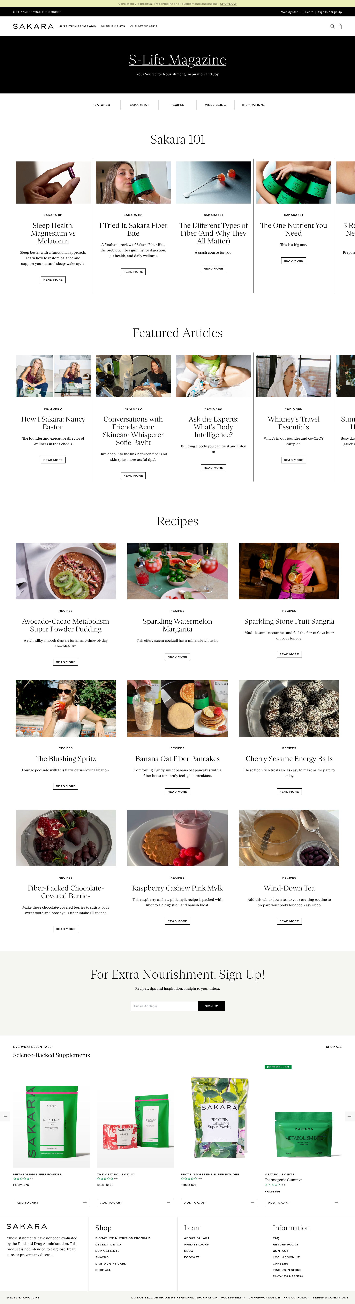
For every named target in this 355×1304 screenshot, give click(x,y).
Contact (280, 1250)
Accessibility (233, 1297)
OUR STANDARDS (144, 26)
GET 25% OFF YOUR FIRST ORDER (37, 12)
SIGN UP (230, 3)
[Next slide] (349, 226)
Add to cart (28, 1202)
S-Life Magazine (177, 60)
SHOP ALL (334, 1046)
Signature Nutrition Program (122, 1238)
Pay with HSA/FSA (288, 1276)
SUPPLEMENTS (113, 26)
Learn (309, 12)
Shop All (103, 1270)
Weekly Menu (290, 12)
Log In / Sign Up (286, 1257)
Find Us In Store (287, 1270)
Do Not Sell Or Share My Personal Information (174, 1297)
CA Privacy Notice (264, 1297)
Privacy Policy (296, 1297)
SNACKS (102, 1257)
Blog (188, 1250)
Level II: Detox (108, 1244)
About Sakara (197, 1238)
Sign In (323, 12)
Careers (280, 1263)
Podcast (191, 1257)
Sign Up (336, 12)
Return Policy (286, 1244)
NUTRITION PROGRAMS (77, 26)
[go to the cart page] (340, 26)
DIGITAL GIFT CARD (111, 1263)
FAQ (276, 1238)
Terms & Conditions (330, 1297)
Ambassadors (196, 1244)
